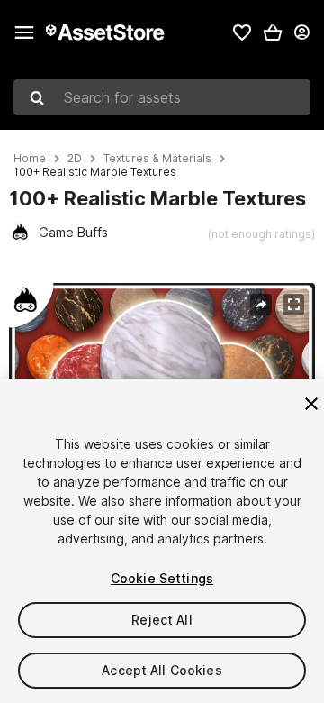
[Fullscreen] (293, 304)
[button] (273, 32)
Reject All (161, 619)
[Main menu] (24, 32)
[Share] (261, 304)
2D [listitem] (75, 158)
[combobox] (162, 97)
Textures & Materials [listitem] (158, 158)
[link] (242, 32)
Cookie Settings (162, 578)
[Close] (311, 404)
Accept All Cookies (162, 670)
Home (30, 158)
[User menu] (301, 32)
